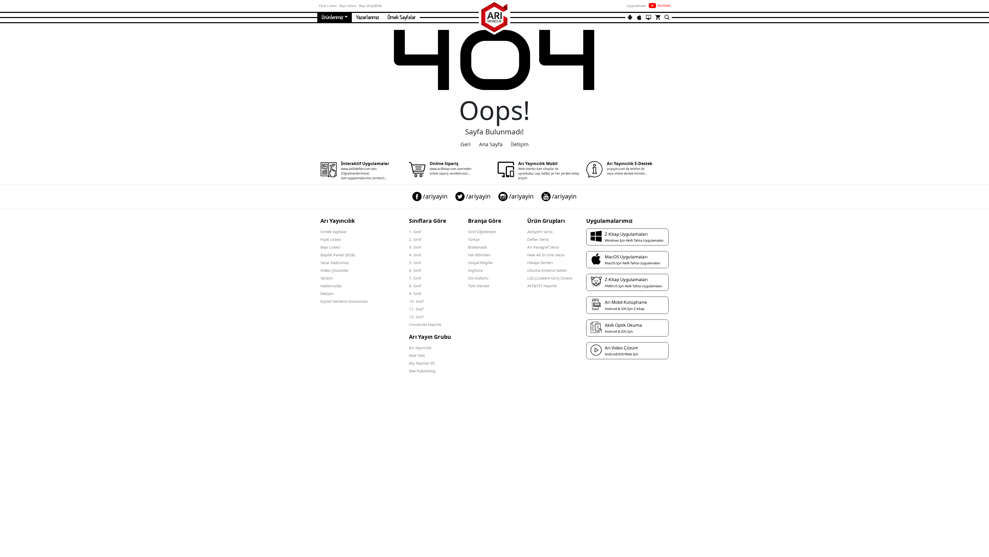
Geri (466, 144)
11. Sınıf (416, 309)
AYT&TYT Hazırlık (542, 285)
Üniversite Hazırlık (425, 324)
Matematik (477, 247)
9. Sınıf (415, 293)
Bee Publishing (422, 370)
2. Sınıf (415, 239)
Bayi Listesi (330, 247)
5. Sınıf (415, 262)
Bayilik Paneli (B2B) (337, 254)
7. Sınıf (415, 278)
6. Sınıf (415, 270)
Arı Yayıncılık (420, 347)
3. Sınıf (415, 247)
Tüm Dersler (479, 285)
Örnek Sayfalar (401, 17)
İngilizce (475, 270)
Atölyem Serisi (540, 231)
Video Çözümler (334, 270)
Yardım (326, 278)
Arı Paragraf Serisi (543, 247)
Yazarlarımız (367, 17)
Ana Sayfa (490, 144)
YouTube (663, 5)
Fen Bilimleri (479, 254)
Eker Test (417, 355)
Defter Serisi (538, 239)
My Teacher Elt (422, 363)
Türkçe (474, 239)
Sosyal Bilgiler (480, 262)
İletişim (520, 144)
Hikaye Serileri (540, 262)
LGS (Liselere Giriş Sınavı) (549, 278)
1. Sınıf (415, 231)
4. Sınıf (415, 254)
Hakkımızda (330, 285)
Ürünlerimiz (332, 17)
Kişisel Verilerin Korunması (344, 301)
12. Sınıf (416, 316)
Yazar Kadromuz (334, 262)
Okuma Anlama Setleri (547, 270)
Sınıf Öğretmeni (482, 231)
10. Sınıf (416, 301)
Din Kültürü (478, 278)
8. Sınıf (415, 285)
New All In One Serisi (546, 254)
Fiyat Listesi (330, 239)
